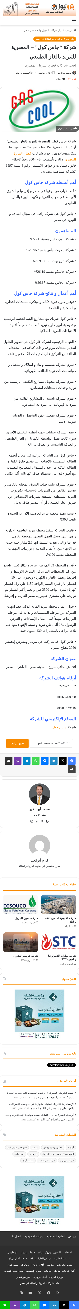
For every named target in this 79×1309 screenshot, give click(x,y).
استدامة (67, 1252)
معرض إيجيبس (33, 1270)
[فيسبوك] (72, 761)
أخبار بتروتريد (40, 1277)
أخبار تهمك (14, 1258)
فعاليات (48, 1270)
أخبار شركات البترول (64, 1270)
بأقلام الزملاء (38, 1264)
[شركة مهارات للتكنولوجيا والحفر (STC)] (58, 942)
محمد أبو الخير (64, 73)
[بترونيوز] (39, 8)
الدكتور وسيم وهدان (52, 1147)
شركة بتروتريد (67, 1160)
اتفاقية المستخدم (56, 1236)
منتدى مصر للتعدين (14, 1270)
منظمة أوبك (28, 1160)
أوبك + (71, 1147)
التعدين (57, 1252)
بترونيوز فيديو (23, 1277)
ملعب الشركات (64, 1264)
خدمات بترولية (27, 1252)
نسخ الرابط (17, 743)
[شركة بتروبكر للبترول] (20, 942)
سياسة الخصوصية (34, 1236)
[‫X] (63, 761)
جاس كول (59, 727)
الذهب (35, 1147)
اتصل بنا (16, 1236)
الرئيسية (69, 30)
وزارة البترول (56, 1277)
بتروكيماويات (44, 1252)
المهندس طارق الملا (17, 1147)
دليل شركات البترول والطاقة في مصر (43, 30)
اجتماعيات (27, 1258)
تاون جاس (19, 1154)
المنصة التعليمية (62, 1258)
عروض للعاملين (43, 1258)
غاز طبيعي (12, 1252)
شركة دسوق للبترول (26, 918)
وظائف (50, 1264)
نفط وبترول (13, 1264)
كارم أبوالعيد (44, 73)
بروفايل (25, 1264)
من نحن (72, 1236)
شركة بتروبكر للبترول (25, 955)
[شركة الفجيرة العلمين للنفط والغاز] (58, 904)
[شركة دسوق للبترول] (20, 904)
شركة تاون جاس (47, 1160)
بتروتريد (33, 1154)
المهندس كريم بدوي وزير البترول (58, 1154)
